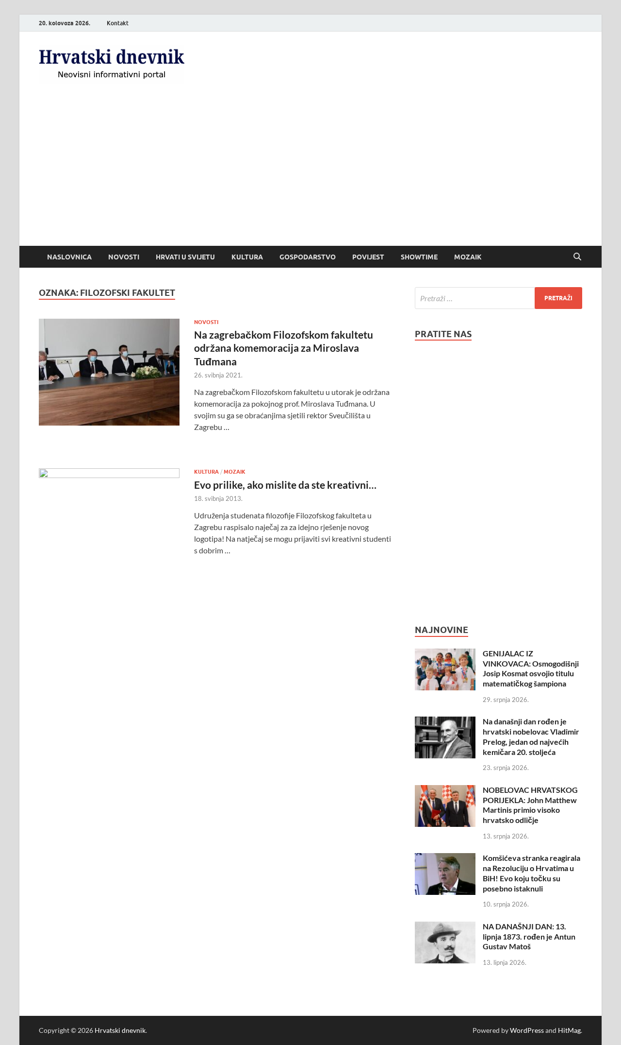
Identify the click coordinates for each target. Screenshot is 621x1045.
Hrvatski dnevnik (120, 1030)
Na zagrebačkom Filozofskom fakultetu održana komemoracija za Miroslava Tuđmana (283, 347)
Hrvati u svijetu (185, 257)
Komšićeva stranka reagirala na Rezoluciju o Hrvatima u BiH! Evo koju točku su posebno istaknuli (531, 872)
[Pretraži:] (498, 298)
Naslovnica (69, 257)
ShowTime (419, 257)
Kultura (247, 257)
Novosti (123, 257)
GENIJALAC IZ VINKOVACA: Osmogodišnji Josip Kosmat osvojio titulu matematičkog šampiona (531, 668)
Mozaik (468, 257)
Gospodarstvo (307, 257)
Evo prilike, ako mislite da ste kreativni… (285, 485)
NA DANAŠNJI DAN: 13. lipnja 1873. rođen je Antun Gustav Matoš (529, 936)
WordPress (527, 1030)
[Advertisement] (310, 173)
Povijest (368, 257)
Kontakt (118, 23)
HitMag (569, 1030)
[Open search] (577, 257)
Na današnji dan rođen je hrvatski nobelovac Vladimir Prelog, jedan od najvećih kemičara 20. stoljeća (531, 736)
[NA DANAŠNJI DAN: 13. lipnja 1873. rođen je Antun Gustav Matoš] (445, 927)
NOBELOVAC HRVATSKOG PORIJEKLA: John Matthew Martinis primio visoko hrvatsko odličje (530, 804)
